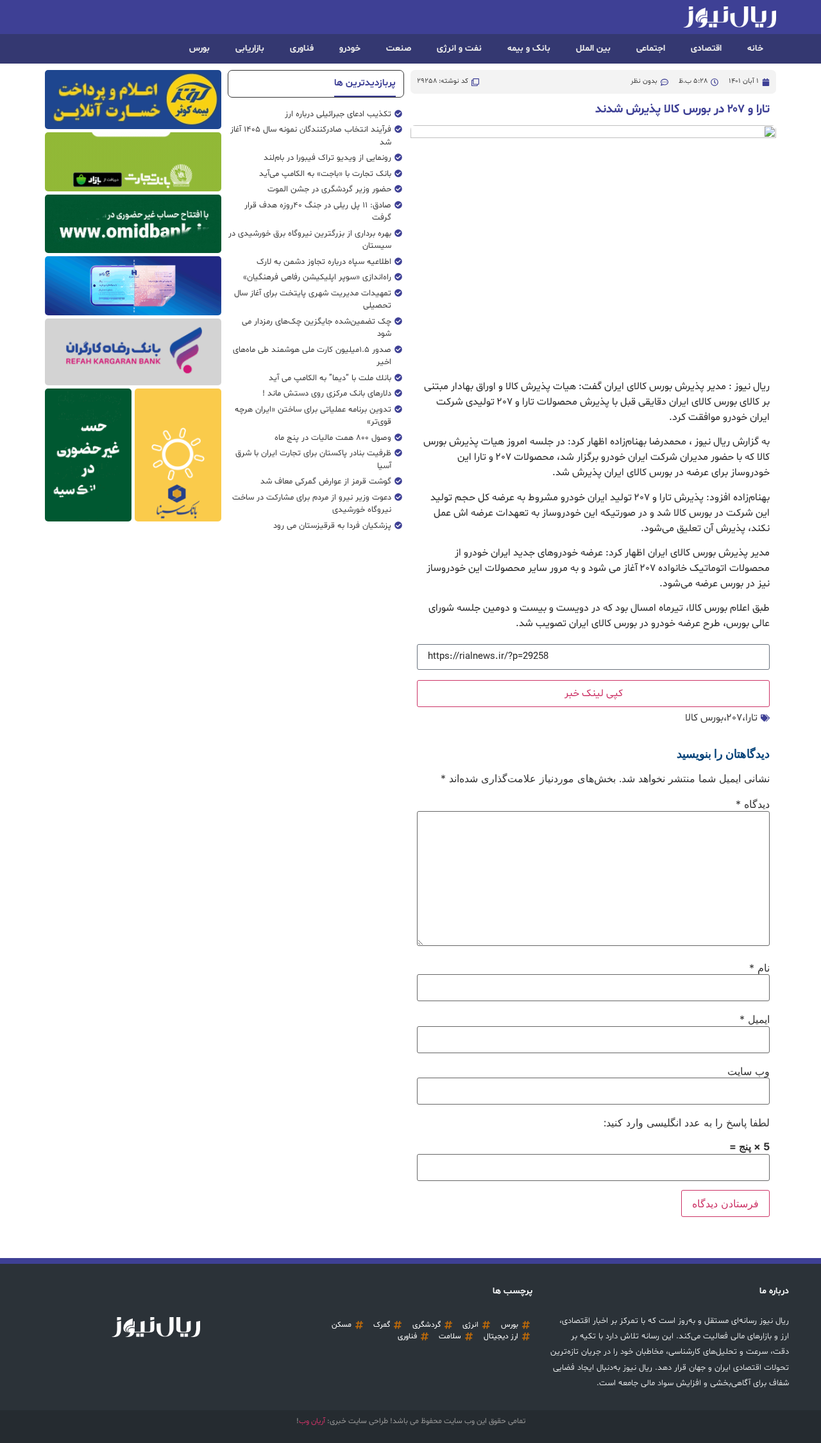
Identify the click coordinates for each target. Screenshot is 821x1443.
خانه (755, 48)
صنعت (398, 48)
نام (759, 968)
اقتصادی (706, 48)
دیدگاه (753, 804)
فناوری (302, 48)
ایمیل (755, 1019)
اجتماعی (650, 48)
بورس (199, 48)
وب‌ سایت (748, 1071)
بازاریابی (249, 48)
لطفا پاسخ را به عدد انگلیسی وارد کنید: (687, 1122)
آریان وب (312, 1421)
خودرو (349, 48)
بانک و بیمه (528, 48)
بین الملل (593, 48)
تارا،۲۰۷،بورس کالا (721, 718)
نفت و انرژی (459, 48)
